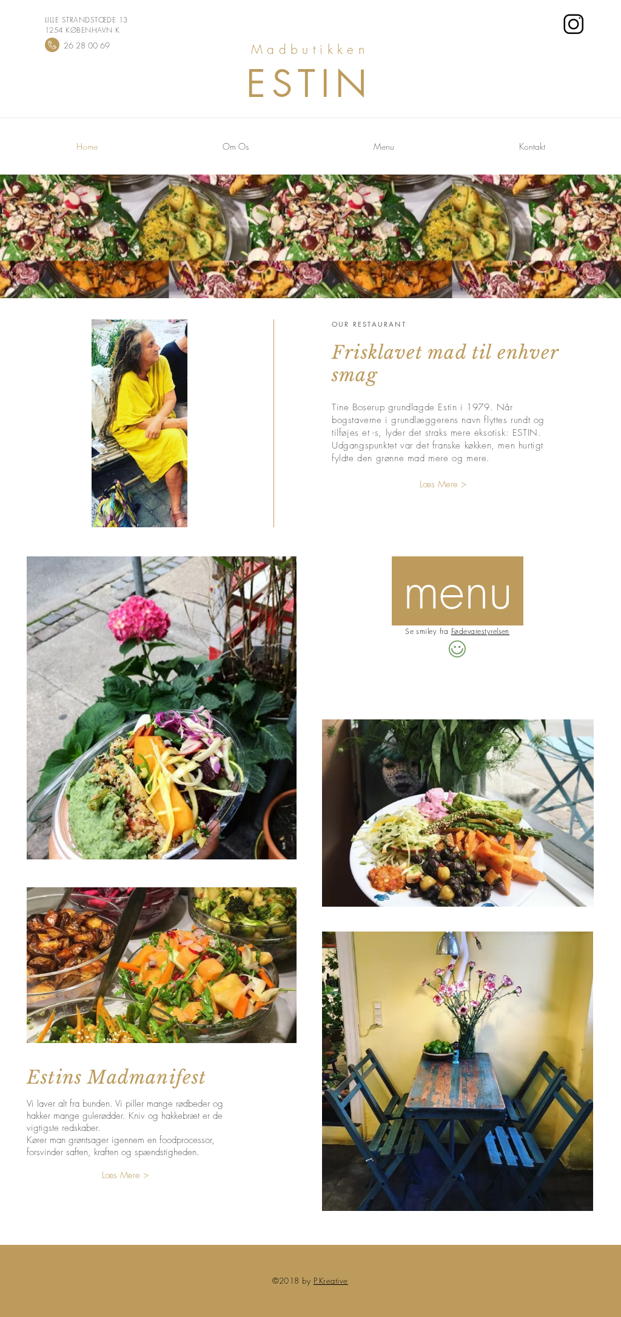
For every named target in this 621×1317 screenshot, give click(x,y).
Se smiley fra (426, 631)
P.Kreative (331, 1280)
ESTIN (310, 83)
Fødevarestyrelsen (480, 631)
